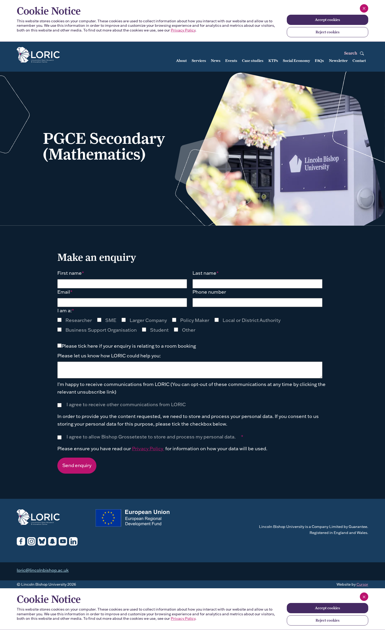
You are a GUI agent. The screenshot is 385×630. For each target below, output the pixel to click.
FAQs (319, 60)
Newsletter (338, 60)
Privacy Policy (183, 30)
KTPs (273, 60)
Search (351, 53)
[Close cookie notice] (364, 8)
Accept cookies (327, 20)
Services (199, 60)
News (216, 60)
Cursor (362, 584)
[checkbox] (77, 320)
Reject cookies (327, 32)
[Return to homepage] (50, 55)
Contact (359, 60)
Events (231, 60)
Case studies (252, 60)
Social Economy (296, 60)
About (181, 60)
